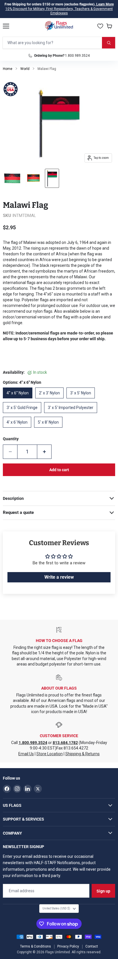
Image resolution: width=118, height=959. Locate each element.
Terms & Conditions (35, 946)
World (25, 69)
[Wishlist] (100, 26)
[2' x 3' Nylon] (50, 400)
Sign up (103, 891)
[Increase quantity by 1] (44, 452)
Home (7, 69)
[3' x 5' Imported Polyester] (72, 414)
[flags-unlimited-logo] (59, 26)
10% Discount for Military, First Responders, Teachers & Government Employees (59, 11)
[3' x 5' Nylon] (82, 400)
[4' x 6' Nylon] (18, 429)
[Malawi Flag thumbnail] (12, 178)
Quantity (11, 439)
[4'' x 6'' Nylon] (19, 400)
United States (56, 908)
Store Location (49, 753)
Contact (91, 946)
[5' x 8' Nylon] (49, 429)
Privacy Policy (68, 946)
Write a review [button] (59, 577)
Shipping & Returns (82, 753)
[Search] (108, 42)
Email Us (26, 753)
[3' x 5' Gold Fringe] (23, 414)
